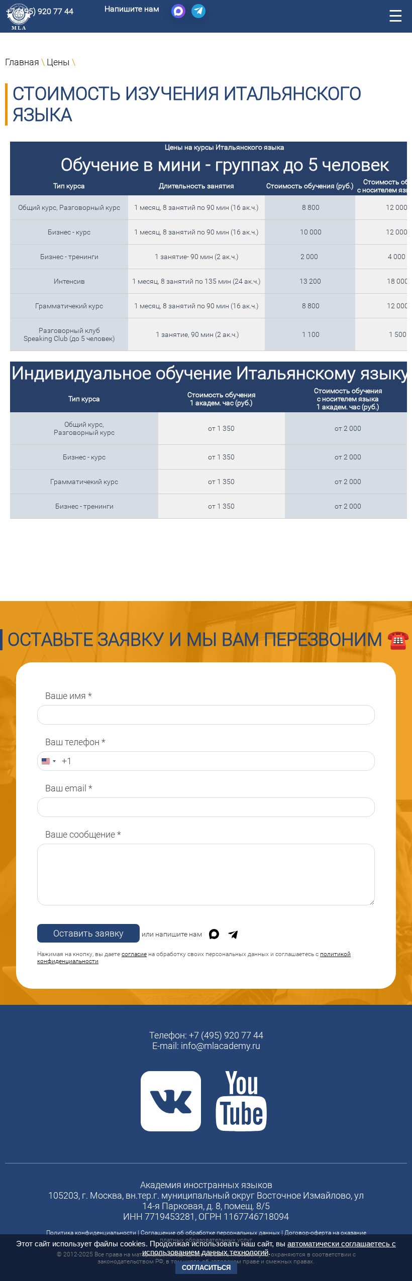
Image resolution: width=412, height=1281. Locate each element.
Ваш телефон (75, 742)
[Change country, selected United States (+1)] (48, 761)
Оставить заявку (88, 933)
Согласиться (206, 1267)
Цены (58, 62)
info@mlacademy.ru (220, 1045)
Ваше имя (68, 695)
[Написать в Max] (178, 11)
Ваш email (68, 788)
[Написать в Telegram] (198, 11)
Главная (22, 62)
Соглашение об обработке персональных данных (210, 1232)
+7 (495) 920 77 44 (39, 11)
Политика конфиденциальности (91, 1232)
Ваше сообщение (83, 834)
